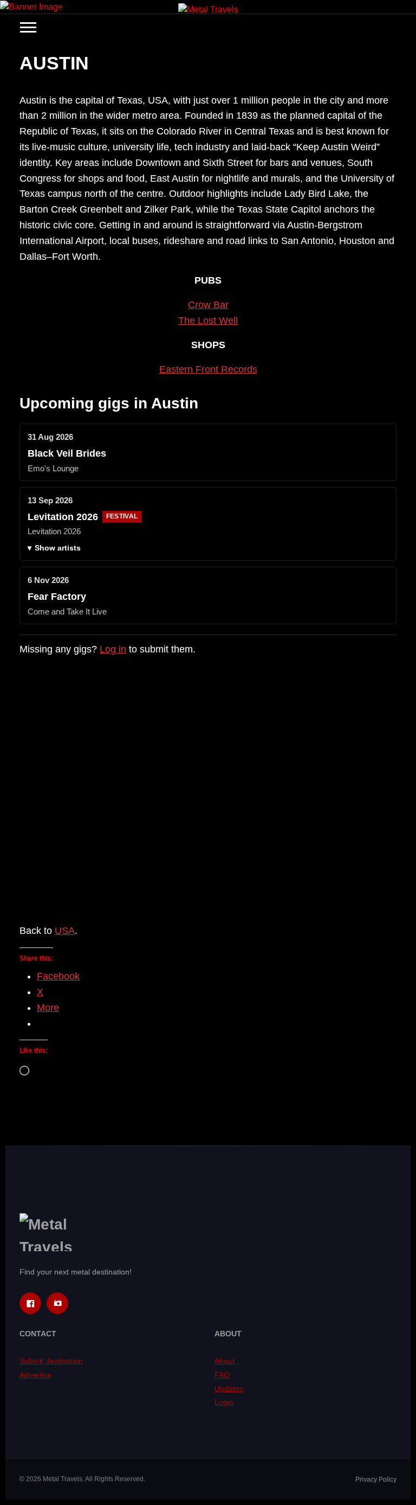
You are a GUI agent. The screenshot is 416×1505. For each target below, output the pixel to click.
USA (65, 930)
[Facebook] (30, 1303)
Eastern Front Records (208, 369)
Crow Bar (208, 304)
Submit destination (51, 1360)
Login (223, 1402)
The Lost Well (208, 320)
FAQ (222, 1374)
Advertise (35, 1374)
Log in (113, 649)
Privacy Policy (375, 1479)
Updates (228, 1388)
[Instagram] (57, 1303)
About (224, 1360)
